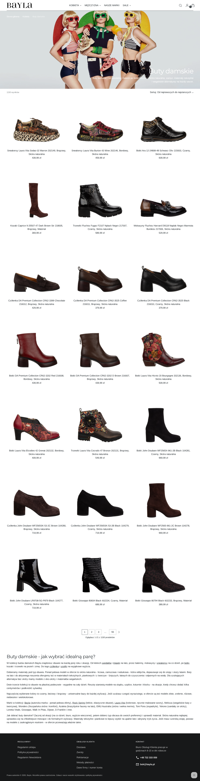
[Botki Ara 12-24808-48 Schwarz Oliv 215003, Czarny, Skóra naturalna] (163, 127)
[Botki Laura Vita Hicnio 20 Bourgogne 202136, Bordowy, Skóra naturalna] (163, 352)
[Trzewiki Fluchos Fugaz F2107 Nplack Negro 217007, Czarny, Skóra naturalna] (100, 202)
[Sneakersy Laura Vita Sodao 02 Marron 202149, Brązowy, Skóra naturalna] (37, 127)
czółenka (54, 666)
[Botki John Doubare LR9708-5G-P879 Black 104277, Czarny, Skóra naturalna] (37, 577)
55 (112, 632)
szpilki (64, 666)
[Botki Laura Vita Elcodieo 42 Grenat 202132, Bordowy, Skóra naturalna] (37, 427)
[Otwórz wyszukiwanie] (180, 5)
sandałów (106, 663)
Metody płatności (85, 762)
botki (186, 663)
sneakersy (162, 663)
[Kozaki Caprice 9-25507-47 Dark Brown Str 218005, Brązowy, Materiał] (37, 202)
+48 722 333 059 (148, 757)
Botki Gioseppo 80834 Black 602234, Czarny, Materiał (100, 600)
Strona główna (13, 16)
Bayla (27, 703)
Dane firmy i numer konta (89, 767)
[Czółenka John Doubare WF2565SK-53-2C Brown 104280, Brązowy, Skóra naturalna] (37, 502)
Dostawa (81, 747)
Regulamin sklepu (27, 747)
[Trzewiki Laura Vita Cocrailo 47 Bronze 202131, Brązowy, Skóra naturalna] (100, 427)
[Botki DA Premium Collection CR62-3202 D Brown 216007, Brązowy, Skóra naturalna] (100, 352)
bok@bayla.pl (147, 764)
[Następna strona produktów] (119, 632)
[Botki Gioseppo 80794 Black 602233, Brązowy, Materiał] (163, 577)
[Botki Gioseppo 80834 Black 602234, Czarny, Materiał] (100, 577)
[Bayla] (20, 5)
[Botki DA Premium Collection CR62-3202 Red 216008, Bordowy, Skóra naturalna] (37, 352)
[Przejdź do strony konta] (186, 5)
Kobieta (26, 16)
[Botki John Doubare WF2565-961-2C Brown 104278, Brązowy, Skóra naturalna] (163, 502)
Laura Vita (120, 703)
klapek (116, 663)
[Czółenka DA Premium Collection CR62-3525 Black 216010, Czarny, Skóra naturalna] (163, 277)
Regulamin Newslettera (29, 757)
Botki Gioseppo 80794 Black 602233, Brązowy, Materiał (163, 600)
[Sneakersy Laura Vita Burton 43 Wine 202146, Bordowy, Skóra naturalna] (100, 127)
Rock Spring (78, 703)
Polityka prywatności (28, 752)
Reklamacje (83, 757)
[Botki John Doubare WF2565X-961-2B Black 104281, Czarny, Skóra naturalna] (163, 427)
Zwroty (80, 752)
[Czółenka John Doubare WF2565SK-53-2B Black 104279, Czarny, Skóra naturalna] (100, 502)
